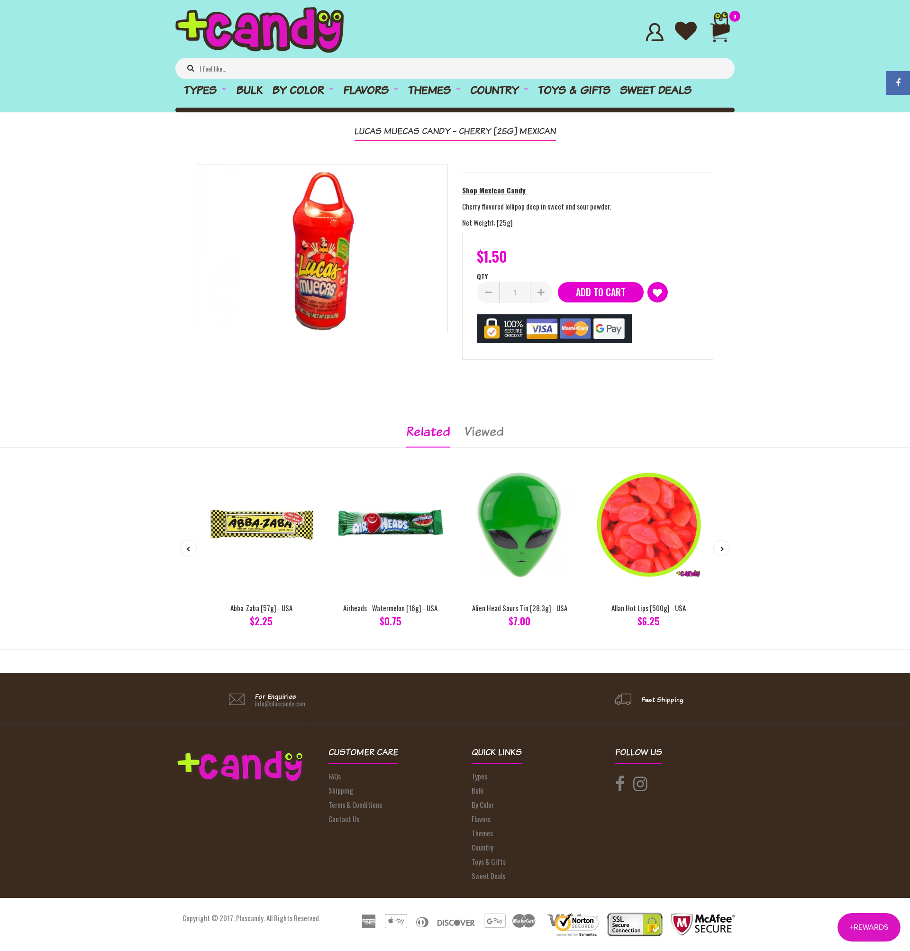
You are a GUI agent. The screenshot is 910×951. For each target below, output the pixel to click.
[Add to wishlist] (657, 292)
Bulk (477, 790)
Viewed (484, 431)
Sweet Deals (488, 875)
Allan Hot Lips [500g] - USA (648, 608)
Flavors (481, 819)
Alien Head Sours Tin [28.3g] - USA (519, 608)
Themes (482, 833)
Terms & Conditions (355, 804)
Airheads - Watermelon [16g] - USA (390, 608)
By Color (483, 804)
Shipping (340, 790)
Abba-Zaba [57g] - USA (261, 608)
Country (482, 847)
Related (428, 431)
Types (479, 776)
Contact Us (343, 819)
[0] (724, 32)
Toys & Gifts (489, 861)
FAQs (334, 776)
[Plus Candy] (259, 50)
